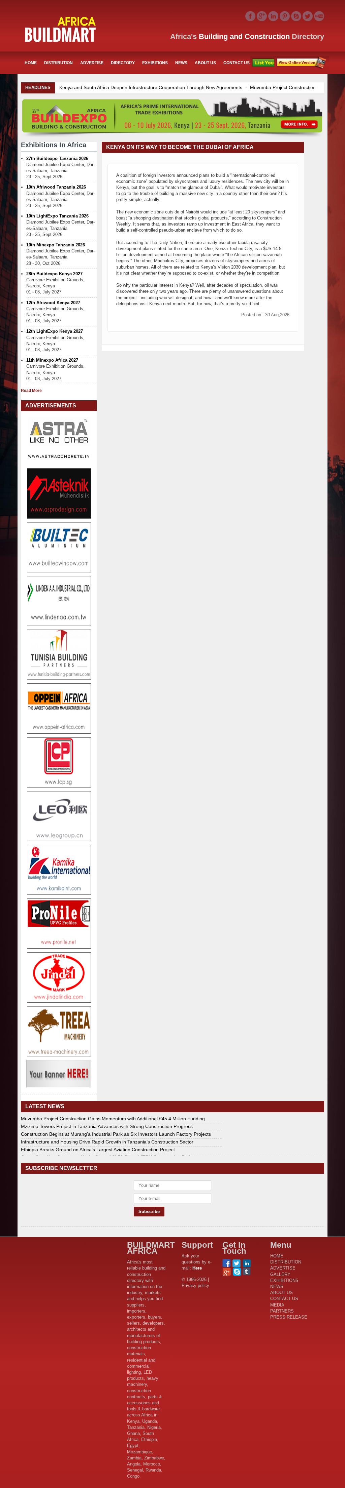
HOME (31, 63)
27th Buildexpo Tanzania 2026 (57, 158)
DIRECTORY (123, 63)
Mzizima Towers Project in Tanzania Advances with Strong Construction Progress (107, 1126)
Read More (31, 390)
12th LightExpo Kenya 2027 (54, 331)
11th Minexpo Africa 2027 (52, 360)
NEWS (181, 63)
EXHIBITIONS (155, 63)
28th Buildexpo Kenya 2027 (54, 273)
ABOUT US (205, 63)
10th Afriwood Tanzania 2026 (56, 187)
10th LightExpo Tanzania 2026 (57, 215)
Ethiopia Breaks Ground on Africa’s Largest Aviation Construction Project (98, 1149)
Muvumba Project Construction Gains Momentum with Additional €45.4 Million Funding (191, 87)
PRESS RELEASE (288, 1317)
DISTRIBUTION (58, 63)
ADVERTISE (91, 63)
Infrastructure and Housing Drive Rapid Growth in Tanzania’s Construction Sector (107, 1141)
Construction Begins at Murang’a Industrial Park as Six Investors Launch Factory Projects (116, 1134)
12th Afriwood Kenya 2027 (53, 302)
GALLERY (280, 1274)
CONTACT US (236, 63)
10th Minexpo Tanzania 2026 (55, 244)
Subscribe (301, 63)
